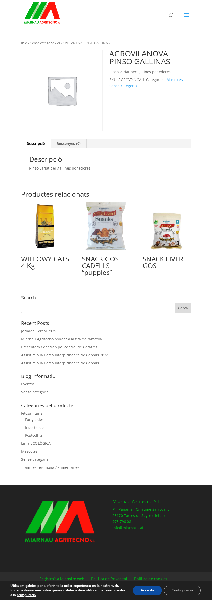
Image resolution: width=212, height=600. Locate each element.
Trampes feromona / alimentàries (50, 467)
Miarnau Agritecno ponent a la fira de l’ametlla (61, 338)
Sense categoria (42, 43)
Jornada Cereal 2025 (38, 330)
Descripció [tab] (36, 143)
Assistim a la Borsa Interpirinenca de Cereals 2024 (64, 355)
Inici (24, 43)
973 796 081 (122, 521)
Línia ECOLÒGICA (36, 443)
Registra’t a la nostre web (61, 578)
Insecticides (35, 427)
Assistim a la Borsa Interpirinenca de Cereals (60, 363)
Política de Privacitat (109, 578)
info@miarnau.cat (127, 527)
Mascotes (174, 79)
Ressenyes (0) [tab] (69, 143)
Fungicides (34, 419)
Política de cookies (150, 578)
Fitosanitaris (31, 413)
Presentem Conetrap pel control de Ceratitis (59, 347)
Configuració (182, 590)
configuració (26, 595)
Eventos (28, 384)
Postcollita (34, 435)
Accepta (147, 590)
